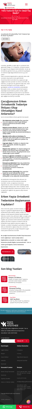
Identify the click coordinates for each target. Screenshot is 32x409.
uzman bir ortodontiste (14, 87)
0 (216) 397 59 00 (21, 378)
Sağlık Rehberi (4, 350)
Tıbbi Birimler (22, 251)
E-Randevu (20, 350)
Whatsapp (9, 407)
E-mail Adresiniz (5, 338)
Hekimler (3, 360)
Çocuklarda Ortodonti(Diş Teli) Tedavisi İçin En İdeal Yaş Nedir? (14, 18)
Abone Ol (20, 341)
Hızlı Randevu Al (6, 251)
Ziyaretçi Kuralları (5, 378)
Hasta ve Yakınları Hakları (7, 382)
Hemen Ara (26, 407)
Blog (17, 16)
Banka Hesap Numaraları (7, 371)
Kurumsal (3, 364)
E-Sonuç (19, 353)
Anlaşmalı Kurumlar (22, 360)
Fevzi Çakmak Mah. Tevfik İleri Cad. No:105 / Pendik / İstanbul (24, 373)
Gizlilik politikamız (5, 399)
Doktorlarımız (6, 259)
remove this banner (21, 311)
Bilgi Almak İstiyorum (22, 357)
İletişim (3, 353)
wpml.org (14, 310)
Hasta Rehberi (4, 357)
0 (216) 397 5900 (10, 7)
